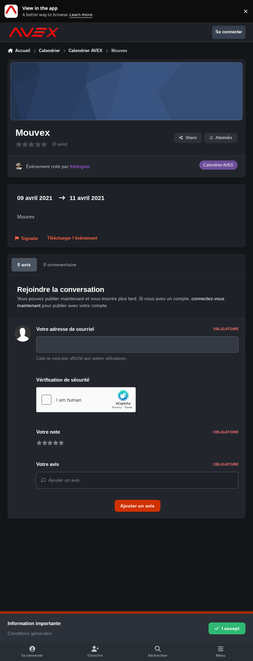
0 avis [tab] (24, 264)
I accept (230, 628)
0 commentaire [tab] (59, 264)
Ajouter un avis (137, 505)
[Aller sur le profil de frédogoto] (18, 166)
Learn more (12, 11)
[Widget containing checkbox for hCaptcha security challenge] (86, 399)
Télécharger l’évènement (72, 238)
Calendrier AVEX (218, 165)
